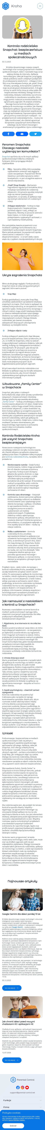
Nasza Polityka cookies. (16, 1120)
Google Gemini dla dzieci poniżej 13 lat (21, 914)
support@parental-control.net (22, 1093)
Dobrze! (13, 1126)
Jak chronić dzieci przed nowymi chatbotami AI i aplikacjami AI (18, 1022)
